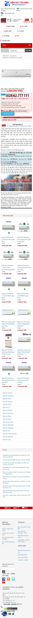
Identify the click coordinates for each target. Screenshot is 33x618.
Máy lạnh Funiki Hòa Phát (9, 434)
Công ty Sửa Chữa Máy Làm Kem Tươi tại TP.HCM (16, 460)
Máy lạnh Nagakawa (8, 428)
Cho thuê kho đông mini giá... (8, 542)
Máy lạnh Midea (7, 416)
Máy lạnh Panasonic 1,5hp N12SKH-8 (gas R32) (8, 296)
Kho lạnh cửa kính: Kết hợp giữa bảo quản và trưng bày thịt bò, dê (16, 486)
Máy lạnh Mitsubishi (8, 425)
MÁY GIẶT (8, 31)
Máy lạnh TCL (6, 431)
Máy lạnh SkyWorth (8, 436)
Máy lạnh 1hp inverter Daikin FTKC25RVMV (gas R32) (23, 324)
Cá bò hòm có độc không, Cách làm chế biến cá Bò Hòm (16, 496)
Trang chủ (6, 56)
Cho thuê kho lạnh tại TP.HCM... (7, 538)
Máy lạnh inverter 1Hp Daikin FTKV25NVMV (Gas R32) (23, 352)
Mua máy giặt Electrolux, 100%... (23, 532)
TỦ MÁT (21, 31)
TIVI (17, 36)
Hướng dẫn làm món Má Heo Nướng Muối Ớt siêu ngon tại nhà (16, 468)
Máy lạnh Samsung (8, 413)
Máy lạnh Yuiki (7, 439)
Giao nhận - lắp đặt (23, 560)
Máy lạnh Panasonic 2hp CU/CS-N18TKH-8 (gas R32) (8, 380)
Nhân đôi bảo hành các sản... (24, 551)
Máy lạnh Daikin (7, 399)
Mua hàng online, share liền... (24, 528)
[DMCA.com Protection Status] (10, 609)
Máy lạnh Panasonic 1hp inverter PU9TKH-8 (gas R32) (24, 267)
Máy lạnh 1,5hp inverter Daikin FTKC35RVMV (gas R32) (8, 324)
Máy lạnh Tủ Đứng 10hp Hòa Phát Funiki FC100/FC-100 (8, 352)
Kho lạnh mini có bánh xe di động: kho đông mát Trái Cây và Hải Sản (15, 463)
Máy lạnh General (7, 401)
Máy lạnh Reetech (7, 410)
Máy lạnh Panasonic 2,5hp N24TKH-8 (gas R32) (8, 239)
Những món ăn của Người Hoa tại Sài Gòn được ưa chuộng (16, 477)
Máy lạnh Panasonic (8, 396)
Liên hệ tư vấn (7, 113)
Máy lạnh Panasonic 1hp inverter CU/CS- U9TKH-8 (23, 380)
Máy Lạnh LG (6, 407)
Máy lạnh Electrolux (8, 422)
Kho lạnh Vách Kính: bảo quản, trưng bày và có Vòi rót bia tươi (16, 482)
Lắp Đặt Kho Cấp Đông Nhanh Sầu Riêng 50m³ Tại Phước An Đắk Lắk (16, 456)
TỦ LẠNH (24, 26)
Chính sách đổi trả (23, 557)
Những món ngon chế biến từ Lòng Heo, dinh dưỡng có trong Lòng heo (16, 473)
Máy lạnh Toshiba (7, 393)
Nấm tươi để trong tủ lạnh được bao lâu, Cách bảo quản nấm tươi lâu (16, 491)
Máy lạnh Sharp (7, 419)
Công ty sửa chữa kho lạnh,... (8, 534)
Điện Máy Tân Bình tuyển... (23, 536)
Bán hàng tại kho (22, 555)
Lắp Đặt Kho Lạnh (10, 602)
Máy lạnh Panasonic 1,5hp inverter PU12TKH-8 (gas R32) (8, 267)
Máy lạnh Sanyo (7, 404)
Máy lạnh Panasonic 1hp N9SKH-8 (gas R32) (23, 296)
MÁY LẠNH (10, 26)
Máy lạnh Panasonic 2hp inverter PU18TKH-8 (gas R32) (24, 239)
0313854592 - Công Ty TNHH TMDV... (24, 541)
